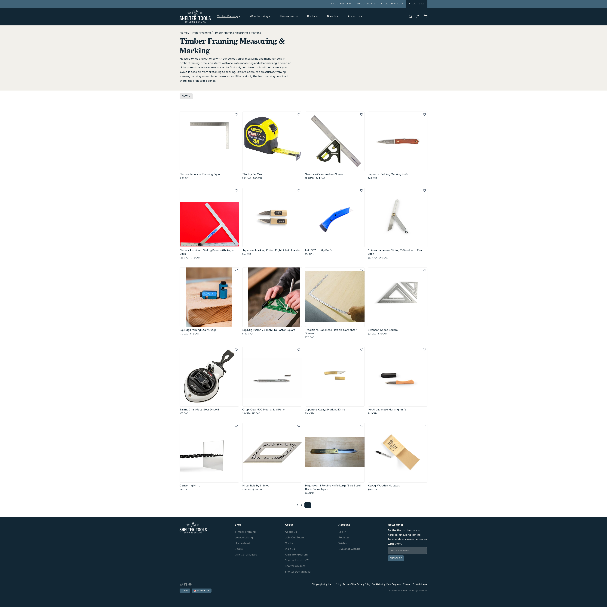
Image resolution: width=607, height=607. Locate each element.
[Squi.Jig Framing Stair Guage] (209, 297)
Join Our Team (294, 537)
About (289, 524)
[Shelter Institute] (195, 16)
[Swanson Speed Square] (397, 297)
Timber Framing (227, 16)
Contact (290, 543)
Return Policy (334, 584)
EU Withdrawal (420, 584)
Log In (342, 532)
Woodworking (259, 16)
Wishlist (343, 543)
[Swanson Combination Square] (335, 141)
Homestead (287, 16)
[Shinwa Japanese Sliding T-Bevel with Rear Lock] (397, 217)
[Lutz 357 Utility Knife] (335, 217)
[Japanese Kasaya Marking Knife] (335, 377)
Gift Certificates (246, 554)
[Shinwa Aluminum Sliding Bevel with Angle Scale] (209, 217)
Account (344, 524)
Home (184, 32)
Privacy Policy (364, 584)
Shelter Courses (295, 566)
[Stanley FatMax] (272, 141)
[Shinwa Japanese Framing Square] (209, 141)
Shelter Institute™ (297, 560)
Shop (238, 524)
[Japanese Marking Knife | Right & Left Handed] (272, 217)
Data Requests (393, 584)
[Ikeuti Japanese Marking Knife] (397, 377)
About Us (354, 16)
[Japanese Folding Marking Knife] (397, 141)
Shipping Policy (319, 584)
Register (343, 537)
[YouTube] (190, 584)
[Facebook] (185, 584)
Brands (331, 16)
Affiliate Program (296, 554)
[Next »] (307, 505)
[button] (236, 115)
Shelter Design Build (297, 571)
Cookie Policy (378, 584)
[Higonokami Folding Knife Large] (335, 453)
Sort (185, 96)
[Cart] (424, 16)
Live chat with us (349, 549)
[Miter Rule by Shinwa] (272, 453)
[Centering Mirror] (209, 453)
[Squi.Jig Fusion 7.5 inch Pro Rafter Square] (272, 297)
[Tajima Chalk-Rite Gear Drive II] (209, 377)
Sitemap (407, 584)
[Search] (409, 16)
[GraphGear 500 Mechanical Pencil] (272, 377)
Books (311, 16)
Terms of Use (349, 584)
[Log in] (417, 16)
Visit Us (290, 549)
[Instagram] (181, 584)
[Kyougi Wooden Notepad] (397, 453)
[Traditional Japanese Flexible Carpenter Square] (335, 297)
